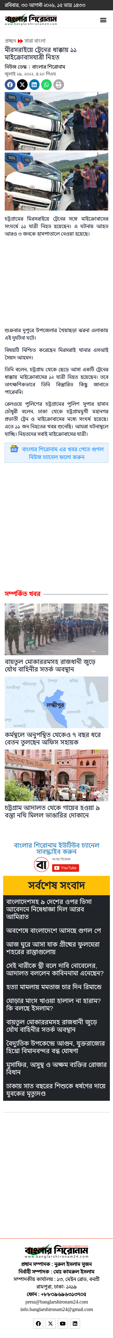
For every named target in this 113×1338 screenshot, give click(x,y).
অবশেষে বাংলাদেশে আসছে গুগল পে (53, 931)
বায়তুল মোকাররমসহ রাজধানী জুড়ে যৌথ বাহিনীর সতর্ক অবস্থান (50, 665)
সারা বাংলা (35, 41)
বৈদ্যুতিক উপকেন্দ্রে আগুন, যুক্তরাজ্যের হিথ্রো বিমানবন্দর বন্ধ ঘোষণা (55, 1047)
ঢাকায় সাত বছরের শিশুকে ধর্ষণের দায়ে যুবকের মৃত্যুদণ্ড (55, 1090)
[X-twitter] (51, 1324)
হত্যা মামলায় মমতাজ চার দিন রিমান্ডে (53, 987)
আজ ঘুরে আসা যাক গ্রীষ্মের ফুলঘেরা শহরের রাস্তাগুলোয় (53, 948)
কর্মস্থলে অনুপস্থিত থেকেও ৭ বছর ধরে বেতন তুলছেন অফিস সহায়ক (53, 738)
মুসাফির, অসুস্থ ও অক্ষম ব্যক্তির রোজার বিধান (56, 1068)
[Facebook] (38, 1324)
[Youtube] (63, 1324)
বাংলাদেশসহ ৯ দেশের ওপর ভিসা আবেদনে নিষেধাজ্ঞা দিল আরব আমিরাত (49, 909)
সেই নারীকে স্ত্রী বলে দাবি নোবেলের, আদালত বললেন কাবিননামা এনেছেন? (55, 969)
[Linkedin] (75, 1324)
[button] (103, 19)
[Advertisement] (56, 526)
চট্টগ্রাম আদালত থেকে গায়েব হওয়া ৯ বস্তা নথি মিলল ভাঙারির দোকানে (52, 811)
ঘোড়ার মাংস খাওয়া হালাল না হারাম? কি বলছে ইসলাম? (53, 1004)
